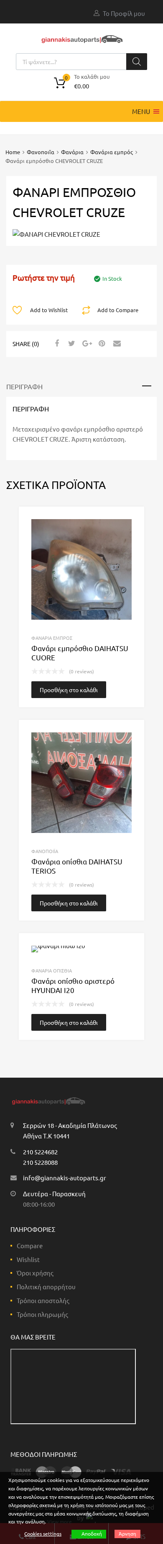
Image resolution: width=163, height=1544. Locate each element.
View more (59, 1521)
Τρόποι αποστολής (43, 1300)
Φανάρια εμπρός (111, 151)
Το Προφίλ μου (124, 13)
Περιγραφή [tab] (24, 386)
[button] (141, 111)
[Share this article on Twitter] (70, 343)
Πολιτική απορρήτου (46, 1287)
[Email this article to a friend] (115, 343)
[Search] (136, 61)
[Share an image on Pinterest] (100, 343)
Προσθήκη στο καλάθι (69, 689)
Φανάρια (72, 151)
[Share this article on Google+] (85, 343)
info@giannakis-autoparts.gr (64, 1178)
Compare (30, 1245)
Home (12, 151)
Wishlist (28, 1259)
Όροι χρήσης (35, 1273)
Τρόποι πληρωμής (42, 1314)
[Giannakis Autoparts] (81, 43)
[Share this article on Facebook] (55, 343)
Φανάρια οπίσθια (51, 970)
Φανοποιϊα (40, 151)
